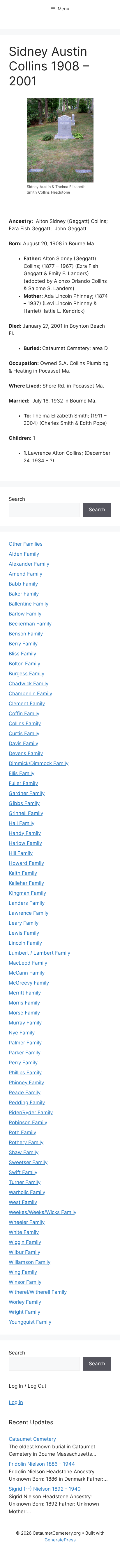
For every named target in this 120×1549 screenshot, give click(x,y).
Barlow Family (25, 614)
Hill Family (21, 853)
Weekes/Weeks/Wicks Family (42, 1212)
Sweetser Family (28, 1162)
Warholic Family (27, 1192)
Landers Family (27, 903)
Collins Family (25, 723)
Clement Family (27, 703)
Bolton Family (24, 664)
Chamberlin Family (30, 693)
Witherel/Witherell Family (38, 1292)
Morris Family (24, 1003)
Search (17, 499)
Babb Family (23, 584)
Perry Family (23, 1063)
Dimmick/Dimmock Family (38, 763)
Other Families (26, 544)
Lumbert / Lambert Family (39, 953)
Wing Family (23, 1272)
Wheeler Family (27, 1222)
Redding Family (27, 1102)
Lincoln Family (25, 943)
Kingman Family (27, 893)
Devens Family (26, 753)
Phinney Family (26, 1082)
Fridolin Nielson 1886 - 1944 (42, 1464)
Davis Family (23, 743)
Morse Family (24, 1013)
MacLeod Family (28, 963)
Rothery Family (26, 1142)
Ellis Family (21, 773)
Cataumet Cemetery (32, 1439)
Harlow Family (25, 843)
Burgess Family (26, 674)
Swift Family (23, 1172)
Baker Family (24, 594)
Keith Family (23, 873)
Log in (16, 1402)
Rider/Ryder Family (31, 1112)
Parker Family (24, 1053)
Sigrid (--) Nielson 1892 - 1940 (45, 1489)
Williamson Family (29, 1262)
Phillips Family (25, 1072)
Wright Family (24, 1312)
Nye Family (22, 1033)
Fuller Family (23, 783)
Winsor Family (25, 1282)
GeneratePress (60, 1540)
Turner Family (24, 1182)
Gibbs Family (24, 803)
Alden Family (24, 554)
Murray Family (25, 1023)
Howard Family (26, 863)
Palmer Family (25, 1043)
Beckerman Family (30, 624)
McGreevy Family (29, 983)
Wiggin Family (25, 1242)
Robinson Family (28, 1122)
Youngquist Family (30, 1322)
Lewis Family (24, 933)
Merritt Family (25, 993)
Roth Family (22, 1132)
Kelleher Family (26, 883)
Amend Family (25, 574)
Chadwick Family (28, 683)
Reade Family (24, 1092)
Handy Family (25, 833)
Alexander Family (29, 564)
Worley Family (25, 1302)
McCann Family (27, 973)
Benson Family (26, 634)
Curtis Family (24, 733)
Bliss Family (22, 654)
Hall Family (21, 823)
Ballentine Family (28, 604)
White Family (24, 1232)
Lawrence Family (28, 913)
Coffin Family (24, 713)
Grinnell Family (26, 813)
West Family (23, 1202)
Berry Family (23, 644)
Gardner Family (27, 793)
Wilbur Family (24, 1252)
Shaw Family (23, 1152)
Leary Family (23, 923)
